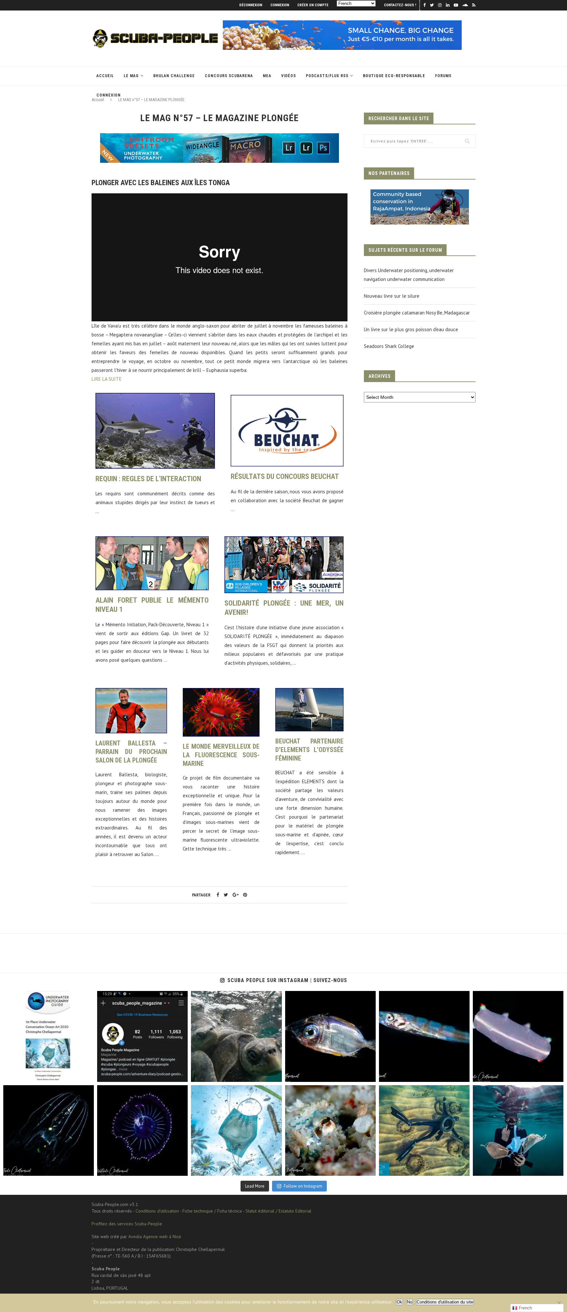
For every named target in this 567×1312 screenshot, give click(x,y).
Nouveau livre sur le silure (391, 296)
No (409, 1302)
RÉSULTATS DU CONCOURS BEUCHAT (285, 476)
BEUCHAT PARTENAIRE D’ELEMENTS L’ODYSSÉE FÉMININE (309, 749)
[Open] (48, 1036)
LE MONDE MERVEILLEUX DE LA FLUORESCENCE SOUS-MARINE (221, 754)
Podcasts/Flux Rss (327, 76)
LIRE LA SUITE (107, 379)
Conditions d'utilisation (157, 1211)
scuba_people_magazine (33, 998)
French (524, 1307)
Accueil (105, 76)
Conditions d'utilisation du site (445, 1302)
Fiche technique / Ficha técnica (212, 1211)
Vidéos (288, 76)
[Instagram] (85, 1074)
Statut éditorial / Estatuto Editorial (278, 1211)
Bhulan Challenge (174, 76)
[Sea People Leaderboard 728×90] (342, 23)
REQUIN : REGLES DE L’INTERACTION (148, 479)
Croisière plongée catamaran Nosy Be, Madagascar (417, 313)
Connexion (279, 5)
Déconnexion (250, 5)
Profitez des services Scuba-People (127, 1224)
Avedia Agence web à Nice (154, 1236)
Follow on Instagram (303, 1186)
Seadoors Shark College (389, 346)
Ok (399, 1302)
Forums (443, 76)
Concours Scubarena (229, 76)
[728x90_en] (219, 138)
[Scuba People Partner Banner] (419, 194)
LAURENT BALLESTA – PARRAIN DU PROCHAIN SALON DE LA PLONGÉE (131, 751)
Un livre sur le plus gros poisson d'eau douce (411, 329)
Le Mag (131, 76)
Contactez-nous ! (400, 5)
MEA (267, 76)
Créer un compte (312, 5)
